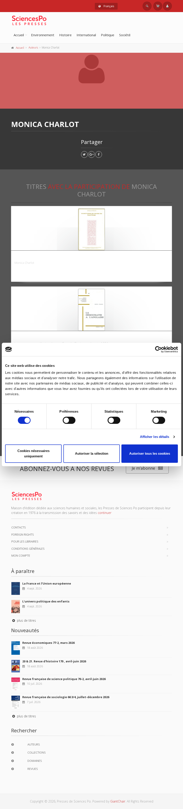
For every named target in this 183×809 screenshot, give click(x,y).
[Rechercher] (147, 6)
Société (125, 35)
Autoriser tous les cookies (149, 453)
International (86, 35)
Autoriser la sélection (91, 453)
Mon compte (20, 555)
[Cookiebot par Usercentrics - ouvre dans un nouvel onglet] (158, 349)
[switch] (69, 420)
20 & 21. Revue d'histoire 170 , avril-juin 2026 (54, 661)
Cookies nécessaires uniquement (33, 453)
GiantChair (117, 801)
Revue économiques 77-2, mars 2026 (48, 643)
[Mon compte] (167, 6)
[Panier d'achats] (157, 6)
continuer (104, 513)
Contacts (18, 527)
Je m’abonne (143, 468)
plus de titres (26, 620)
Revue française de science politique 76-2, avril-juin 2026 (64, 679)
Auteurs (33, 47)
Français (108, 6)
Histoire (65, 35)
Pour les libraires (24, 541)
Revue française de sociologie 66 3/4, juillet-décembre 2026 (65, 697)
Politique (107, 35)
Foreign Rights (22, 534)
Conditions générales (28, 549)
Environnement (42, 35)
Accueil (19, 35)
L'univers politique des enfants (45, 601)
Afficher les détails (154, 437)
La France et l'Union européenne (46, 583)
